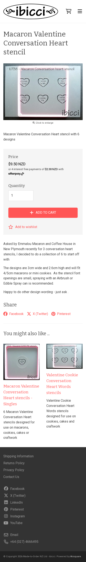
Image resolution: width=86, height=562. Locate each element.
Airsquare (75, 556)
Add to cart (46, 213)
